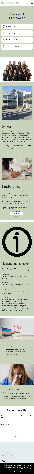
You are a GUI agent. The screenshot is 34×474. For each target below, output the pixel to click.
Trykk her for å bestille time (15, 213)
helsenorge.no (20, 349)
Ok (14, 471)
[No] (32, 469)
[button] (17, 26)
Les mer (19, 471)
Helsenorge (10, 192)
